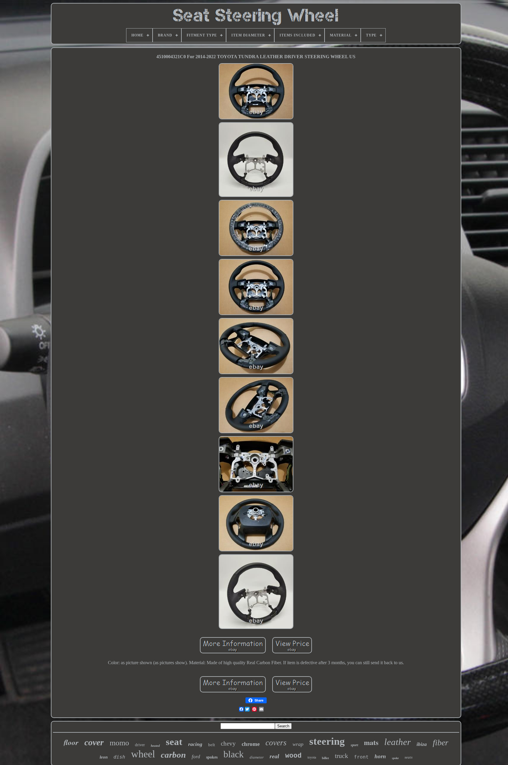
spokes (212, 757)
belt (211, 744)
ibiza (422, 744)
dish (119, 757)
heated (155, 745)
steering (327, 741)
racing (195, 744)
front (361, 757)
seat (174, 741)
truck (341, 755)
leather (397, 742)
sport (354, 745)
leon (104, 757)
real (274, 756)
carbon (173, 754)
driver (140, 745)
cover (94, 742)
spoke (395, 758)
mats (371, 742)
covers (276, 742)
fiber (440, 742)
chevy (228, 743)
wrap (298, 744)
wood (293, 756)
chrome (251, 744)
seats (408, 757)
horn (380, 756)
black (233, 754)
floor (71, 742)
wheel (143, 754)
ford (196, 756)
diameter (257, 757)
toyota (312, 757)
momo (119, 743)
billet (325, 758)
